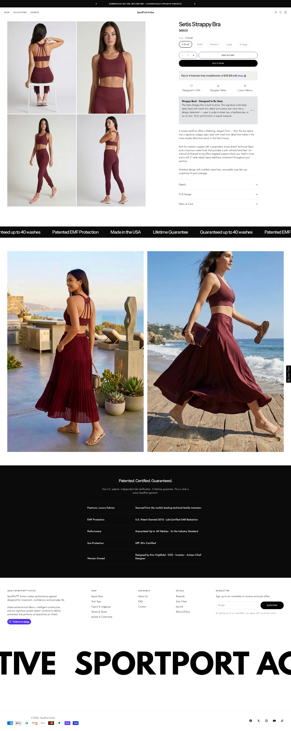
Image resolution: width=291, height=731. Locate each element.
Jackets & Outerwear (101, 617)
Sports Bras (97, 596)
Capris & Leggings (101, 606)
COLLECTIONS (20, 12)
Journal (179, 606)
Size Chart (181, 601)
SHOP (7, 12)
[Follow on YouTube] (274, 720)
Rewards (180, 596)
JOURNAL (34, 12)
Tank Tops (96, 601)
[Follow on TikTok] (282, 720)
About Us (143, 596)
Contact (142, 606)
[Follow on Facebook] (250, 720)
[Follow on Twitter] (258, 720)
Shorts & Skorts (99, 612)
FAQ (140, 601)
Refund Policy (183, 612)
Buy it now (218, 63)
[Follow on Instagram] (266, 720)
